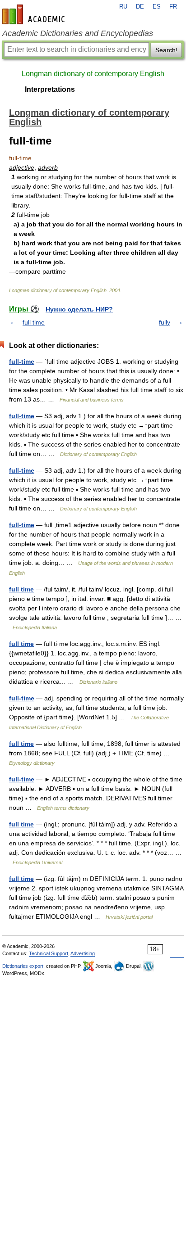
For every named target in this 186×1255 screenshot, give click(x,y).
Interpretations (50, 89)
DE (140, 7)
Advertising (82, 953)
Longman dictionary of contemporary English (93, 73)
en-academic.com (34, 14)
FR (173, 7)
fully (164, 322)
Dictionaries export (22, 966)
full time (34, 322)
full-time (21, 361)
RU (123, 7)
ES (157, 7)
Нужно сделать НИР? (79, 309)
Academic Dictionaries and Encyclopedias (77, 33)
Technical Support (48, 953)
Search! (166, 50)
